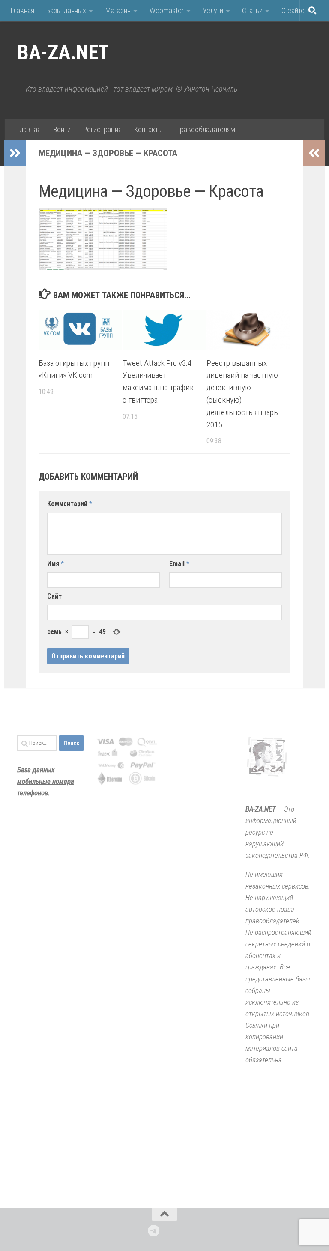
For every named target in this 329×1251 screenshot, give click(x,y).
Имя (55, 564)
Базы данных (66, 10)
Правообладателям (205, 129)
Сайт (54, 596)
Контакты (148, 129)
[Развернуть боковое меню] (15, 153)
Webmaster (167, 10)
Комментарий (69, 504)
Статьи (252, 10)
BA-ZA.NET (63, 53)
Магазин (118, 10)
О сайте (293, 10)
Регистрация (102, 129)
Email (179, 564)
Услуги (213, 10)
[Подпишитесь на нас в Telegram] (154, 1231)
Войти (62, 129)
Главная (22, 10)
